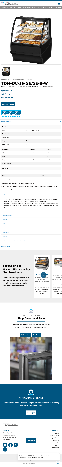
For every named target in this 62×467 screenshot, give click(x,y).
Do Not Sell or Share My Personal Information (31, 465)
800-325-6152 (7, 439)
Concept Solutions (54, 438)
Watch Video (5, 97)
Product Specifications (6, 121)
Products (4, 7)
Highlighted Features (5, 246)
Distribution (25, 335)
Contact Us (31, 441)
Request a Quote (8, 104)
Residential (56, 440)
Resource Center (54, 435)
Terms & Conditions (7, 456)
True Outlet (56, 443)
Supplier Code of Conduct (52, 450)
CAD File (4, 94)
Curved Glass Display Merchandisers (22, 7)
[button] (43, 275)
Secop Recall (55, 447)
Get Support (31, 413)
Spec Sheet (5, 91)
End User (36, 335)
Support (57, 445)
